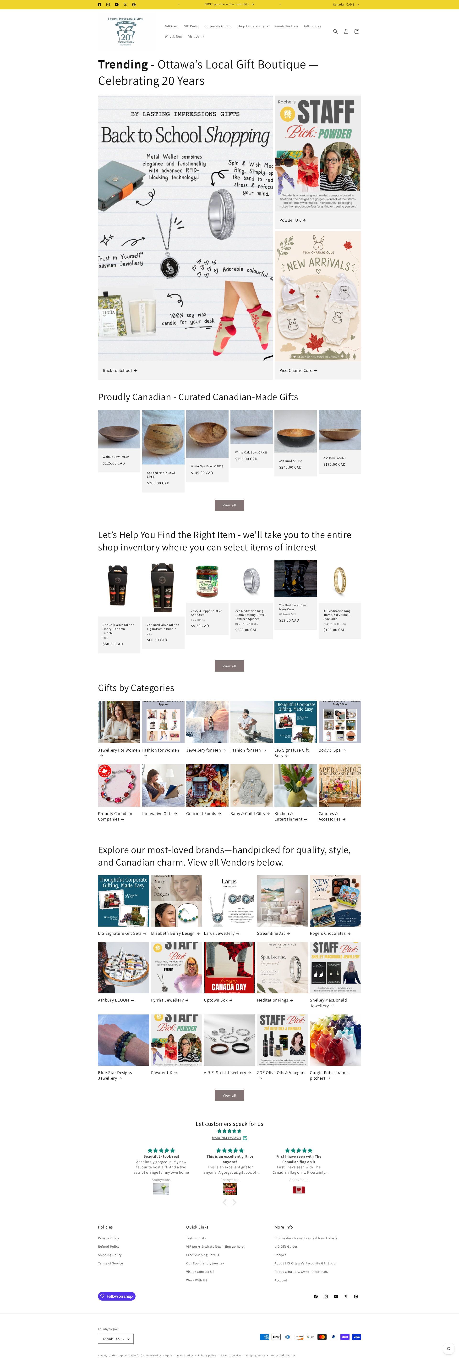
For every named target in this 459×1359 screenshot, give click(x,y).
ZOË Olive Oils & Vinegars (281, 1072)
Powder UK (290, 220)
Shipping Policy (110, 1254)
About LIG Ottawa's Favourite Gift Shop (305, 1263)
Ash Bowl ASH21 (334, 458)
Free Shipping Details (202, 1254)
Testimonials (196, 1238)
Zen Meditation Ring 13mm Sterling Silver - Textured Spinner (250, 615)
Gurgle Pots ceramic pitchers (329, 1075)
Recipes (280, 1254)
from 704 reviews (226, 1137)
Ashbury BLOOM (113, 1000)
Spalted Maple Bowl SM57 (161, 475)
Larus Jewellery (219, 933)
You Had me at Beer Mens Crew (293, 607)
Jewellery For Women (119, 750)
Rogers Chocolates (327, 933)
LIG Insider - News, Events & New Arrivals (306, 1238)
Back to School (117, 370)
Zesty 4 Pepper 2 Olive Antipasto (206, 613)
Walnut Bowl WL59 (116, 457)
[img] (229, 1131)
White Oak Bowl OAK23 (207, 466)
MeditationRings (272, 1000)
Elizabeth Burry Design (173, 933)
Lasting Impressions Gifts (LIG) (127, 1355)
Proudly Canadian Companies (115, 816)
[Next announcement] (280, 4)
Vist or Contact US (200, 1271)
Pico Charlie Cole (295, 370)
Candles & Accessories (330, 816)
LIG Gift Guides (286, 1246)
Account (281, 1280)
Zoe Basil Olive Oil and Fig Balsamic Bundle (163, 627)
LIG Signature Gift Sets (291, 752)
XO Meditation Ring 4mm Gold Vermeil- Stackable (337, 615)
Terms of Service (110, 1263)
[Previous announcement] (178, 4)
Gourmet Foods (201, 813)
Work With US (196, 1280)
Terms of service (231, 1355)
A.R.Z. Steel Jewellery (225, 1072)
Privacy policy (207, 1355)
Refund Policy (108, 1246)
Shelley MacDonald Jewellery (328, 1002)
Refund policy (184, 1355)
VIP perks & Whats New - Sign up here (215, 1246)
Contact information (283, 1355)
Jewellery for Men (203, 750)
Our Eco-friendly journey (205, 1263)
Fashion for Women (160, 750)
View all (229, 505)
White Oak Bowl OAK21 (251, 452)
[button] (253, 26)
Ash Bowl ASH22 (290, 461)
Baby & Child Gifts (247, 813)
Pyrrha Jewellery (167, 1000)
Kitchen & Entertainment (288, 816)
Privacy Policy (108, 1238)
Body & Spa (330, 750)
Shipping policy (255, 1355)
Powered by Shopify (159, 1355)
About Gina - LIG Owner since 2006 (301, 1271)
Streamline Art (271, 933)
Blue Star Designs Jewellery (115, 1075)
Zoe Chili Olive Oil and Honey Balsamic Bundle (118, 629)
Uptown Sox (216, 1000)
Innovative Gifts (157, 813)
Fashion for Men (245, 750)
